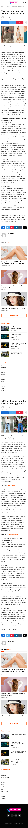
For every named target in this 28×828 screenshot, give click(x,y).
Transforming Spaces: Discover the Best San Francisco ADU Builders (17, 353)
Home (5, 820)
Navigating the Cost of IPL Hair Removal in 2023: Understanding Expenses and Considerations (13, 263)
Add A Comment (14, 315)
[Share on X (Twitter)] (12, 22)
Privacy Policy (12, 820)
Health (3, 379)
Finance (3, 374)
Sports (3, 386)
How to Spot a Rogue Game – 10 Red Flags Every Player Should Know (18, 345)
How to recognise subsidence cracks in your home (18, 327)
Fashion (3, 372)
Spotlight (3, 388)
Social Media (4, 384)
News (2, 381)
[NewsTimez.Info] (13, 2)
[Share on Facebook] (5, 22)
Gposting (8, 17)
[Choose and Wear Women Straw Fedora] (14, 299)
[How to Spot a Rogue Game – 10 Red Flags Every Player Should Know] (5, 345)
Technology (4, 391)
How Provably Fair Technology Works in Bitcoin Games (18, 336)
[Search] (26, 2)
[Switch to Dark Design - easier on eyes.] (23, 2)
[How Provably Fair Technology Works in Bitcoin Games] (5, 336)
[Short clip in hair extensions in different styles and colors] (14, 277)
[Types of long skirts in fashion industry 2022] (14, 34)
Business (3, 367)
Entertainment (5, 370)
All (2, 365)
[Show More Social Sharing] (25, 22)
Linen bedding (11, 485)
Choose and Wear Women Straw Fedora (13, 308)
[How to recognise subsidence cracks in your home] (5, 328)
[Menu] (2, 2)
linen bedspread (13, 534)
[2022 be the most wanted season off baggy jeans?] (14, 424)
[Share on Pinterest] (19, 22)
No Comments (6, 19)
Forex (2, 377)
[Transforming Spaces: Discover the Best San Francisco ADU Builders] (5, 354)
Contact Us (21, 820)
